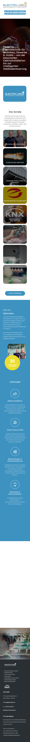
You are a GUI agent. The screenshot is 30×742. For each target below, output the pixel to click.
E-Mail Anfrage (15, 293)
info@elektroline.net (10, 702)
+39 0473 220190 (9, 706)
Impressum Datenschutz (9, 710)
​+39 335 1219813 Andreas (15, 14)
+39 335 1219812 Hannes (15, 11)
